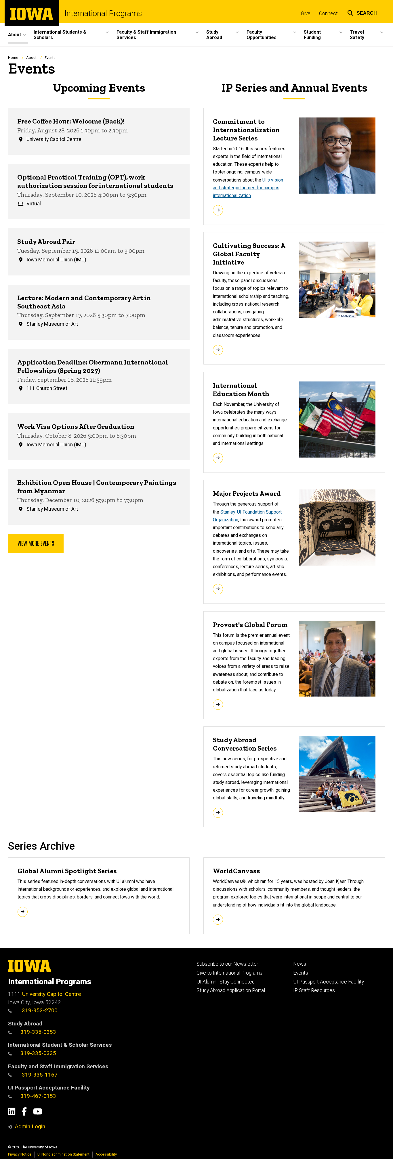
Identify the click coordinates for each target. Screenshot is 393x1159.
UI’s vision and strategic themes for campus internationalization (248, 187)
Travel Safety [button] (357, 34)
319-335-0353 (38, 1032)
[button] (362, 12)
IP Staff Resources (314, 990)
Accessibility (106, 1154)
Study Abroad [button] (214, 34)
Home (13, 57)
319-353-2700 (39, 1010)
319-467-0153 (38, 1096)
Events (300, 973)
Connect (328, 13)
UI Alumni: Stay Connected (226, 982)
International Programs (103, 14)
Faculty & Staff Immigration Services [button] (146, 34)
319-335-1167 (39, 1074)
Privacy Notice (19, 1154)
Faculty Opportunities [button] (261, 34)
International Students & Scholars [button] (60, 34)
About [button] (14, 34)
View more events (36, 543)
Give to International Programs (229, 973)
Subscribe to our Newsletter (227, 964)
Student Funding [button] (312, 34)
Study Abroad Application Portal (231, 990)
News (299, 964)
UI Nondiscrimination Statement (63, 1154)
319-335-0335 (38, 1053)
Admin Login (30, 1126)
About (31, 57)
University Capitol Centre (51, 994)
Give (305, 13)
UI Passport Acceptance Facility (328, 982)
